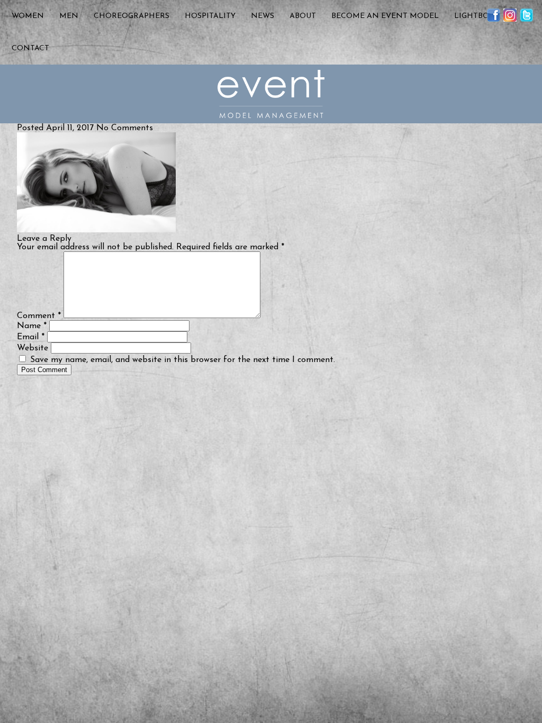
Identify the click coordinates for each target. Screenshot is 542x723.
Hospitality (210, 16)
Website (32, 348)
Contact (30, 48)
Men (68, 16)
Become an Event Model (385, 16)
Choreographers (131, 16)
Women (28, 16)
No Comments (124, 128)
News (262, 16)
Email (30, 337)
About (303, 16)
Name (32, 326)
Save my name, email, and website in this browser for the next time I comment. (182, 360)
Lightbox (474, 16)
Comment (39, 316)
